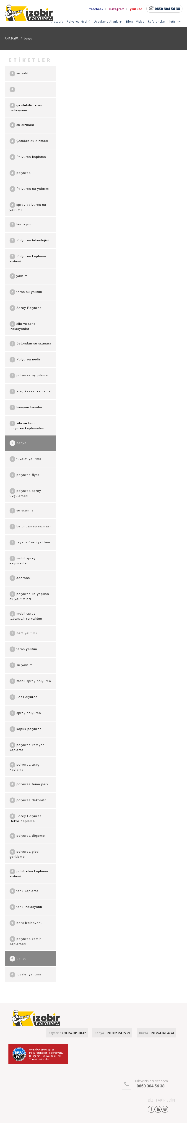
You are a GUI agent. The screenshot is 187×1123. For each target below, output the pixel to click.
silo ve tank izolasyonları (22, 326)
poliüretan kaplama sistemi (29, 873)
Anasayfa (56, 21)
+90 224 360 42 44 (156, 1033)
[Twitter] (158, 1109)
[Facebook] (151, 1109)
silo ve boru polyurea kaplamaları (27, 425)
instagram (116, 9)
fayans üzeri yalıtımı (30, 542)
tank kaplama (25, 891)
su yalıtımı (22, 73)
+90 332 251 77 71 (112, 1033)
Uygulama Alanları (107, 21)
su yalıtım (22, 665)
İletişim (174, 21)
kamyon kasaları (27, 407)
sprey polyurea (26, 713)
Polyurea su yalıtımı (30, 188)
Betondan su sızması (31, 343)
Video (140, 21)
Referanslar (156, 21)
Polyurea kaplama (28, 157)
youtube (136, 9)
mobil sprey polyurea (31, 681)
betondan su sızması (31, 526)
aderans (20, 578)
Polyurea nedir (26, 359)
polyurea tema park (30, 784)
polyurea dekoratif (29, 800)
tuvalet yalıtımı (26, 459)
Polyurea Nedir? (79, 21)
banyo (18, 443)
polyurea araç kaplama (24, 767)
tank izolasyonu (26, 907)
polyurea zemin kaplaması (26, 941)
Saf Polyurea (24, 697)
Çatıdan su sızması (29, 141)
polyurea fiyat (25, 475)
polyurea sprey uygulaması (25, 493)
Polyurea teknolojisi (30, 240)
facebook (96, 9)
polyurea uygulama (29, 375)
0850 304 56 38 (167, 8)
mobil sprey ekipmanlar (23, 560)
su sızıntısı (23, 510)
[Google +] (164, 1109)
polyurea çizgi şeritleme (24, 854)
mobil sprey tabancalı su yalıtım (26, 616)
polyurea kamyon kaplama (27, 747)
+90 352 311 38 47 (67, 1033)
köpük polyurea (26, 729)
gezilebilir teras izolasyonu (26, 107)
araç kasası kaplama (31, 391)
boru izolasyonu (27, 923)
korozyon (21, 224)
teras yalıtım (24, 649)
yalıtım (19, 276)
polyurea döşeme (28, 835)
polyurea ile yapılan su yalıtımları (29, 596)
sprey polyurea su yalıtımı (28, 207)
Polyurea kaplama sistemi (28, 258)
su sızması (22, 125)
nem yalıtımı (24, 633)
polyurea (21, 173)
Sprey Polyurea (26, 308)
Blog (129, 21)
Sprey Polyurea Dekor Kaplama (26, 818)
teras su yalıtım (26, 292)
